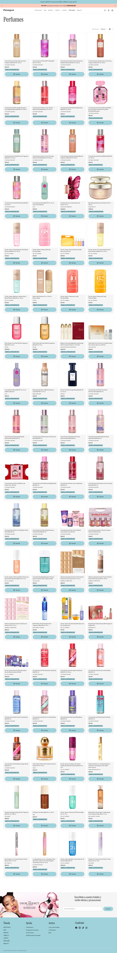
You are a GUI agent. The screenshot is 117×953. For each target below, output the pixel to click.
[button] (104, 29)
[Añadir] (27, 56)
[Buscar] (105, 10)
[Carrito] (112, 10)
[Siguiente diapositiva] (115, 6)
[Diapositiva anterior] (2, 6)
